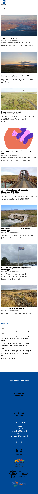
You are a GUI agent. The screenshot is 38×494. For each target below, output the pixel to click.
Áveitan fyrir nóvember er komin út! (15, 75)
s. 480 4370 (19, 433)
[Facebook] (19, 441)
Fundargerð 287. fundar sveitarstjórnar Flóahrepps (16, 230)
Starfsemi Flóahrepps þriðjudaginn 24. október (16, 152)
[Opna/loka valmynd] (35, 2)
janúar (3, 331)
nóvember (19, 338)
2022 (3, 356)
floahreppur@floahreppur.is (19, 436)
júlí (26, 331)
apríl (17, 331)
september (5, 338)
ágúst (29, 331)
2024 (3, 341)
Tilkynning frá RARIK (9, 38)
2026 (3, 328)
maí (20, 331)
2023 (3, 348)
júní (23, 331)
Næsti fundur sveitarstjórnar (12, 112)
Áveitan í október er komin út (12, 309)
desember (26, 338)
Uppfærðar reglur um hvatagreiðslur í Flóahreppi (16, 269)
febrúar (8, 331)
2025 (3, 333)
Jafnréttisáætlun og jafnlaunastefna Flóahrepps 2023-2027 (15, 191)
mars (13, 331)
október (12, 338)
